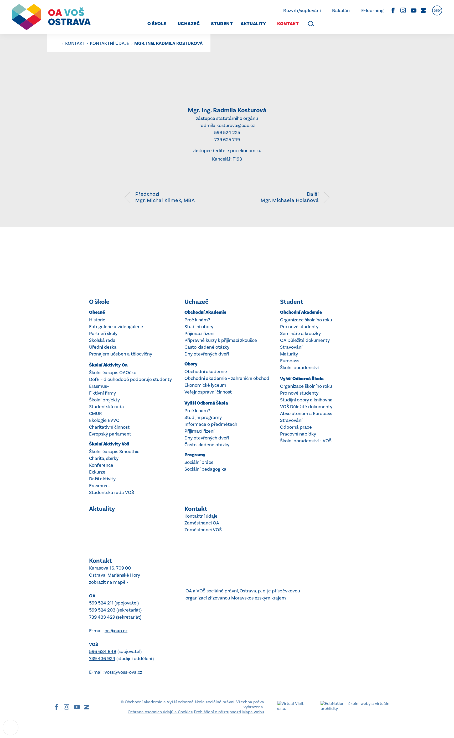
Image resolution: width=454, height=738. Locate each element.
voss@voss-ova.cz (123, 672)
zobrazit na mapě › (108, 582)
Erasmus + (99, 486)
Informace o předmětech (210, 424)
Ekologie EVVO (104, 420)
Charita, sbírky (103, 458)
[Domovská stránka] (51, 17)
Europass (289, 361)
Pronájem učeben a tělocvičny (120, 354)
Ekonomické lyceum (205, 385)
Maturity (289, 354)
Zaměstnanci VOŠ (203, 530)
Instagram (403, 10)
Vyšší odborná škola (206, 403)
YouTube (413, 10)
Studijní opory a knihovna (306, 400)
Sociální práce (199, 462)
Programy (194, 455)
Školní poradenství (299, 367)
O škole (99, 302)
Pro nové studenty (299, 327)
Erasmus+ (99, 386)
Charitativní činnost (109, 427)
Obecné (97, 312)
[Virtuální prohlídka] (437, 10)
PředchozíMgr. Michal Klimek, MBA (165, 197)
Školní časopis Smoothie (114, 451)
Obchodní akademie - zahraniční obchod (226, 378)
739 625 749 (227, 139)
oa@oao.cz (116, 631)
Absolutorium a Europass (306, 413)
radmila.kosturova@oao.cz (227, 125)
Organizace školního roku (306, 320)
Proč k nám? (197, 320)
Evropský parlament (110, 434)
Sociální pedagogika (205, 469)
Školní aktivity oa (108, 365)
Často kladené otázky (206, 347)
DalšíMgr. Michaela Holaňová (290, 197)
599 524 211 (101, 603)
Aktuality (102, 509)
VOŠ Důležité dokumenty (306, 407)
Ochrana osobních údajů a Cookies (160, 711)
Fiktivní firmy (102, 393)
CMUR (95, 413)
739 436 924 (102, 658)
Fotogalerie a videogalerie (116, 327)
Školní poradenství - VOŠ (306, 441)
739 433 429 (102, 617)
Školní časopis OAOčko (112, 372)
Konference (101, 465)
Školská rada (102, 340)
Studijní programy (203, 417)
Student (291, 302)
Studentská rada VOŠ (111, 492)
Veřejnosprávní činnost (208, 392)
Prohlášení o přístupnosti (217, 711)
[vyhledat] (311, 23)
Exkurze (97, 472)
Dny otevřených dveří (206, 354)
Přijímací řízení (199, 333)
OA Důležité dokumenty (305, 340)
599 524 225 (227, 132)
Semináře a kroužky (300, 333)
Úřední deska (103, 347)
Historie (97, 320)
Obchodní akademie (205, 312)
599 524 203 (102, 610)
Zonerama (423, 10)
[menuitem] (155, 23)
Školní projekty (104, 400)
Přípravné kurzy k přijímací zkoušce (220, 340)
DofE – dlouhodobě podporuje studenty (130, 379)
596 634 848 (102, 651)
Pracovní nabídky (298, 434)
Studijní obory (198, 327)
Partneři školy (103, 333)
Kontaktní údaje (110, 43)
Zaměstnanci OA (201, 523)
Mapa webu (253, 711)
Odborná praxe (296, 427)
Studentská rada (106, 407)
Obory (191, 364)
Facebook (393, 10)
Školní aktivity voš (109, 444)
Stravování (291, 347)
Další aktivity (102, 479)
